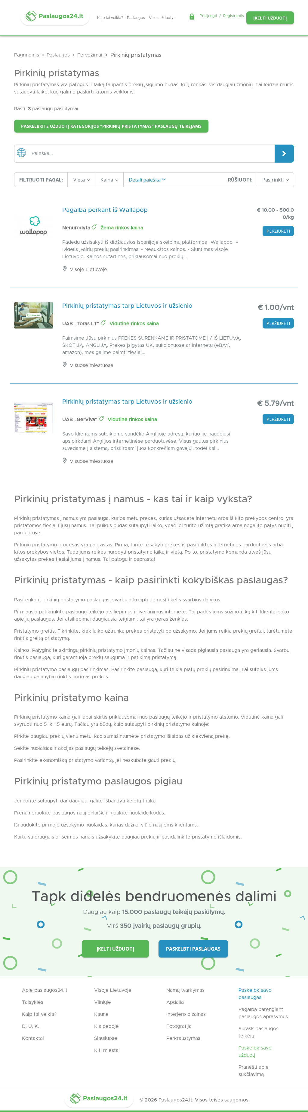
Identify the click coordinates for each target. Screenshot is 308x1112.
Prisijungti (208, 16)
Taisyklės (32, 1002)
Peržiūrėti (278, 231)
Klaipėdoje (106, 1026)
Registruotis (233, 16)
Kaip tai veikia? (110, 18)
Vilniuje (102, 1002)
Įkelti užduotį (270, 18)
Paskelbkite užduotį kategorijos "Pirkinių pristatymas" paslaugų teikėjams (111, 126)
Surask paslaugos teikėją (259, 1032)
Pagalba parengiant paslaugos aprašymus (263, 1013)
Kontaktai (33, 1038)
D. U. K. (30, 1026)
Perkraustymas (183, 1038)
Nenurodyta (77, 227)
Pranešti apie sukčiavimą (254, 1071)
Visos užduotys (162, 18)
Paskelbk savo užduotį (255, 1052)
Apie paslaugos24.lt (44, 990)
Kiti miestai (107, 1050)
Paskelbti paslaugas (193, 949)
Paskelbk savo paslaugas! (255, 994)
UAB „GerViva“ (80, 419)
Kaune (101, 1014)
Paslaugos (136, 18)
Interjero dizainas (186, 1014)
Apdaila (175, 1002)
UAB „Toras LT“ (81, 323)
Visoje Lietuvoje (112, 990)
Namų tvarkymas (185, 990)
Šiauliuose (105, 1038)
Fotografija (179, 1026)
